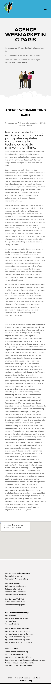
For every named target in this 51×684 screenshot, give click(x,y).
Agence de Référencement (17, 618)
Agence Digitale (12, 624)
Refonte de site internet (15, 595)
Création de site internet (16, 586)
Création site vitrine (14, 589)
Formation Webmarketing (16, 579)
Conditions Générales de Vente (18, 666)
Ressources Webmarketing (16, 652)
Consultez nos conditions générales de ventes (25, 660)
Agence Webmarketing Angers (18, 642)
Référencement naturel (15, 602)
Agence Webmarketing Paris (17, 631)
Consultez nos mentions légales (18, 657)
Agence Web (10, 621)
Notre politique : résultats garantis (19, 663)
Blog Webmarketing (14, 654)
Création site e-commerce (16, 592)
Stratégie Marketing (13, 576)
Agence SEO (10, 615)
